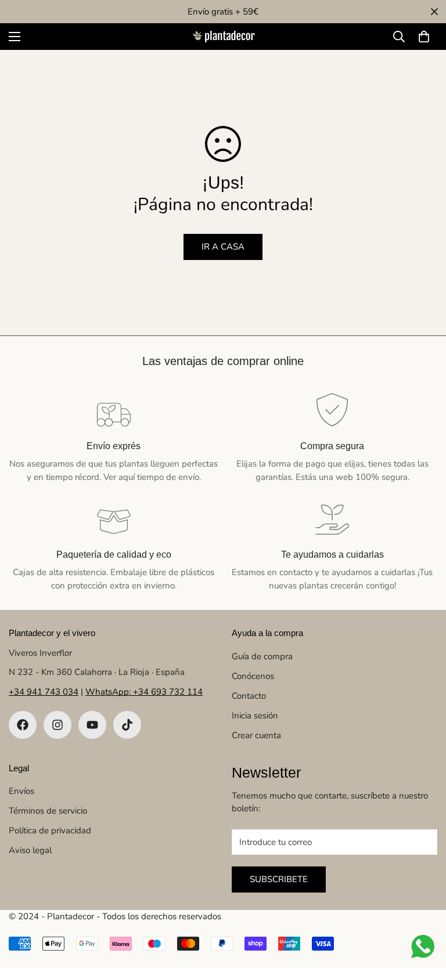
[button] (424, 36)
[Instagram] (57, 725)
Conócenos (253, 676)
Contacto (249, 696)
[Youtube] (92, 725)
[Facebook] (23, 725)
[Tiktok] (127, 725)
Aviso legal (30, 850)
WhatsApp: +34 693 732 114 (144, 692)
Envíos (21, 791)
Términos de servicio (48, 811)
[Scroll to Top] (423, 904)
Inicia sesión (255, 715)
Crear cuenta (256, 735)
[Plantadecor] (223, 37)
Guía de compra (262, 656)
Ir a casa (223, 246)
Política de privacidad (50, 830)
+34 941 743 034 (43, 692)
